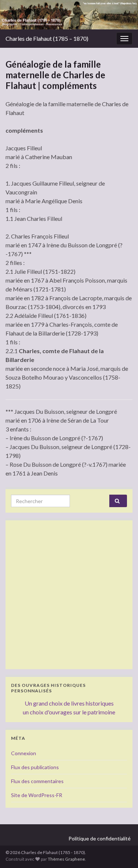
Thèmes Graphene (66, 859)
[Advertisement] (69, 595)
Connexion (23, 753)
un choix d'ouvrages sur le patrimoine (69, 712)
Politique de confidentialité (99, 838)
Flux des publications (35, 767)
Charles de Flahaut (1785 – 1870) (47, 38)
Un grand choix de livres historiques (69, 703)
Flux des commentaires (37, 781)
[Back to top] (121, 851)
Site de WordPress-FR (36, 795)
